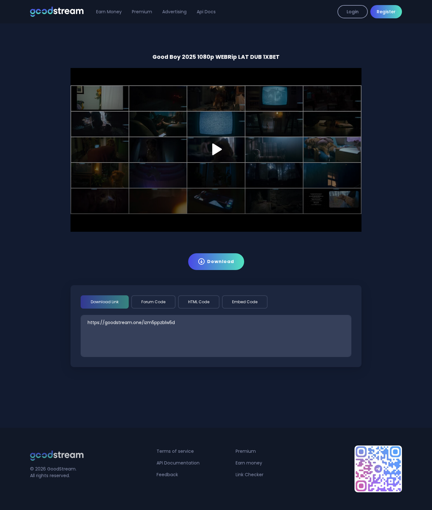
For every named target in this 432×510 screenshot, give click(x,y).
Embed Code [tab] (244, 301)
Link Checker (249, 474)
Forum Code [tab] (153, 301)
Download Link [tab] (105, 301)
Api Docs (206, 12)
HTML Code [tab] (198, 301)
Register (386, 12)
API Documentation (178, 463)
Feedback (167, 474)
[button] (216, 149)
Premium (142, 12)
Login (353, 12)
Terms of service (175, 451)
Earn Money (109, 12)
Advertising (174, 12)
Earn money (249, 463)
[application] (216, 150)
